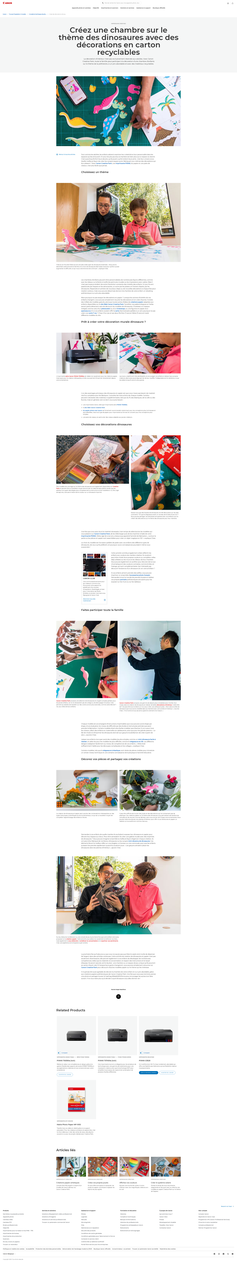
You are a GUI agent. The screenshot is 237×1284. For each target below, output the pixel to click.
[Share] (118, 996)
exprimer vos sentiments (109, 941)
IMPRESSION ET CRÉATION (64, 1179)
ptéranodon (105, 309)
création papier (71, 939)
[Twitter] (228, 1254)
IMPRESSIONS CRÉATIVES (118, 23)
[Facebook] (214, 1254)
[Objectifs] (99, 8)
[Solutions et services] (135, 8)
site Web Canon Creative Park (112, 304)
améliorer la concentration (89, 941)
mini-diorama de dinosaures (139, 841)
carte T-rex (93, 313)
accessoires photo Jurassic (140, 575)
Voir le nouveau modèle (148, 1072)
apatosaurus (86, 311)
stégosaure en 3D (136, 741)
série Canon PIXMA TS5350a (74, 376)
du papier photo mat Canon (92, 410)
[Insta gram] (219, 1254)
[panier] (232, 3)
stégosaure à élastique (111, 750)
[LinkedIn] (223, 1254)
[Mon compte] (228, 3)
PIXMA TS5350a (122, 405)
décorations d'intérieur (164, 705)
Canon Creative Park (104, 163)
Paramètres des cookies (168, 1249)
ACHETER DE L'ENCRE (65, 1074)
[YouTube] (232, 1254)
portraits (123, 579)
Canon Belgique (8, 1254)
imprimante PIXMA (123, 163)
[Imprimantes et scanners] (119, 8)
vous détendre (73, 941)
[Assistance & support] (151, 8)
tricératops (121, 309)
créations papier (137, 302)
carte (117, 311)
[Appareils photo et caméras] (91, 8)
